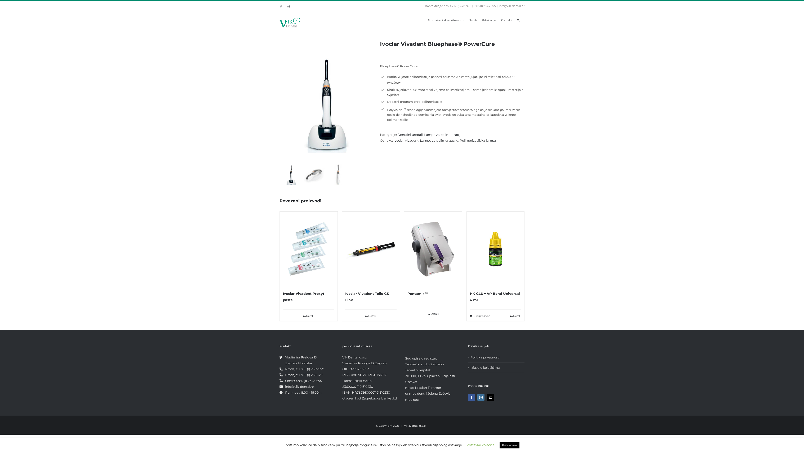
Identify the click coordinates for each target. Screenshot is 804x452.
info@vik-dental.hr (511, 6)
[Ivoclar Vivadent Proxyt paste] (309, 249)
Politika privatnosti (485, 357)
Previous (283, 101)
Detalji (310, 315)
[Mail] (490, 397)
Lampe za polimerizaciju (443, 135)
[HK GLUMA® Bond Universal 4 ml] (495, 249)
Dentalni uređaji (410, 135)
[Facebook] (471, 397)
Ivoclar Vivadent (406, 141)
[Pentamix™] (433, 249)
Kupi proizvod (481, 315)
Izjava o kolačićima (485, 368)
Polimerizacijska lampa (478, 141)
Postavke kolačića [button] (480, 445)
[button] (518, 20)
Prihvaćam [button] (509, 445)
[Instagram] (480, 397)
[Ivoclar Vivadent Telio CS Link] (371, 249)
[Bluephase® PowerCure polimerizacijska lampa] (327, 101)
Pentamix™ (417, 294)
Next (371, 101)
